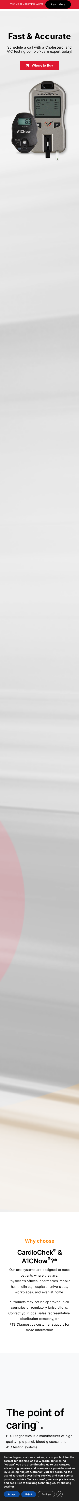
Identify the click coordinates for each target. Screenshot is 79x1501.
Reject (28, 1494)
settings (9, 1487)
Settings (46, 1494)
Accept (12, 1494)
